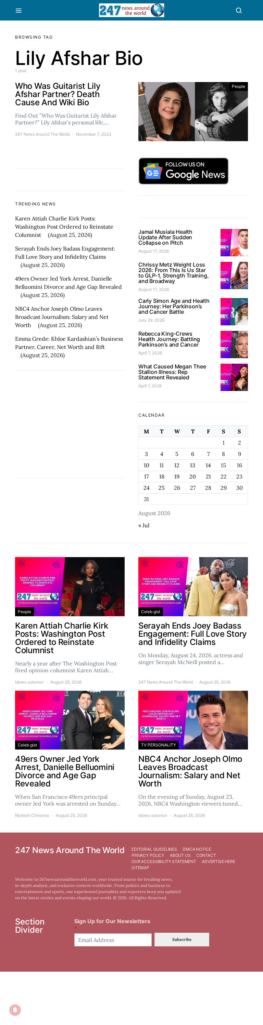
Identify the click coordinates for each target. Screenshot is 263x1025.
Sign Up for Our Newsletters (112, 925)
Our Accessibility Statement (164, 861)
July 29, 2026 (151, 320)
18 (161, 476)
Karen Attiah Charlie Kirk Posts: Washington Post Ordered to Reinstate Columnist (64, 226)
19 (176, 476)
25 (162, 487)
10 (146, 465)
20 (192, 476)
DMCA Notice (197, 849)
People (238, 86)
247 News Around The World (42, 134)
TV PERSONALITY (158, 744)
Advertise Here (218, 861)
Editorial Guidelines (154, 849)
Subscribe (181, 939)
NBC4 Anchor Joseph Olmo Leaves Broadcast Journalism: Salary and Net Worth (62, 316)
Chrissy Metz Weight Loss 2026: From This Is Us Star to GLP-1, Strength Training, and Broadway (173, 272)
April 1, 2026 (150, 385)
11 (162, 465)
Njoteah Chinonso (32, 815)
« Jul (143, 525)
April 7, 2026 (150, 352)
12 (176, 465)
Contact (206, 855)
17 (146, 476)
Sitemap (140, 867)
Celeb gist (150, 611)
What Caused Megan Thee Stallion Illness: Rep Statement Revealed (172, 372)
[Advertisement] (70, 424)
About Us (180, 855)
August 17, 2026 (153, 251)
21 (208, 476)
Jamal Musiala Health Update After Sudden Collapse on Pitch (165, 237)
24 (146, 487)
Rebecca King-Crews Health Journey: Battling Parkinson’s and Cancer (169, 339)
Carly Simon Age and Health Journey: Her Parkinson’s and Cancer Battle (174, 306)
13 (192, 465)
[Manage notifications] (15, 1009)
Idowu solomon (29, 682)
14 (208, 465)
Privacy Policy (148, 855)
